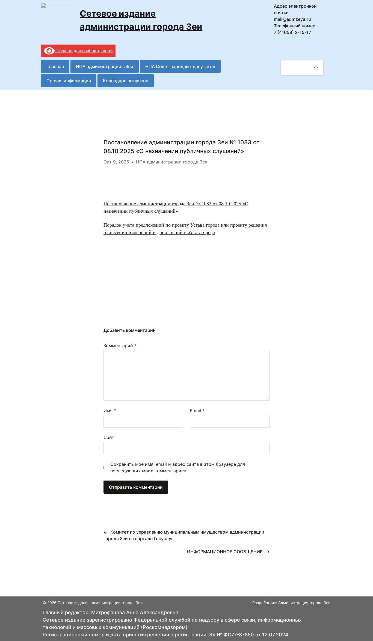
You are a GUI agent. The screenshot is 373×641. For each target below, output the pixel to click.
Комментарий (120, 345)
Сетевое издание (118, 13)
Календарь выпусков (125, 80)
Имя (109, 410)
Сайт (108, 437)
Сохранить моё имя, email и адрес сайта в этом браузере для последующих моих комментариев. (177, 467)
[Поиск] (316, 67)
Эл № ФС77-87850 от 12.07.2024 (248, 634)
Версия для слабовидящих (84, 50)
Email (197, 410)
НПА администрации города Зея (171, 162)
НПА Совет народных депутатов (180, 66)
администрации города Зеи (141, 26)
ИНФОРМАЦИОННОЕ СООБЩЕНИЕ (225, 551)
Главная (55, 66)
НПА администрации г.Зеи (104, 66)
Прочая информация (68, 80)
